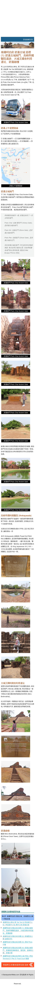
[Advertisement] (17, 18)
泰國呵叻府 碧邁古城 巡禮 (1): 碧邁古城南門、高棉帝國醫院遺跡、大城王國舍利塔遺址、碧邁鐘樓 (18, 930)
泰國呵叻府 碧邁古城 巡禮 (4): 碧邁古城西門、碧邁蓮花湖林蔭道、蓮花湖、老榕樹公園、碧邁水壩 (18, 950)
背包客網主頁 (28, 39)
